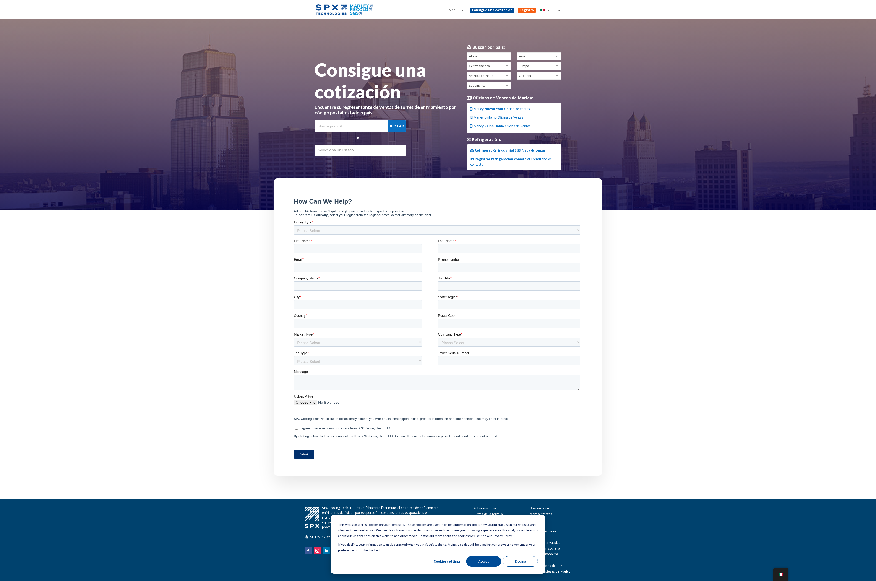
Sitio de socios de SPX (546, 565)
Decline (520, 561)
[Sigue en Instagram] (317, 550)
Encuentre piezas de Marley (550, 571)
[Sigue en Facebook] (308, 550)
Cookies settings (447, 561)
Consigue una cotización (492, 10)
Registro (527, 10)
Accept (483, 561)
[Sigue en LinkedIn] (326, 550)
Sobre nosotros (485, 508)
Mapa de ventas (510, 150)
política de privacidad (545, 542)
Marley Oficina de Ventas (501, 109)
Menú (453, 10)
